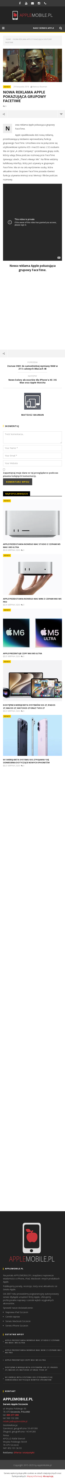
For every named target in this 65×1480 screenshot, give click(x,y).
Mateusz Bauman (39, 87)
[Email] (32, 3)
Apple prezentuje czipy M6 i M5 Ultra (22, 653)
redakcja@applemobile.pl (15, 1421)
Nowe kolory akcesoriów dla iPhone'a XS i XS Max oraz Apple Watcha (32, 380)
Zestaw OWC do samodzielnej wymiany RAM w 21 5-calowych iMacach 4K (32, 366)
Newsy (7, 87)
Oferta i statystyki (24, 1452)
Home (8, 39)
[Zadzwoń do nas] (45, 3)
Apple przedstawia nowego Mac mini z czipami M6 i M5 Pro (33, 1351)
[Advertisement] (32, 311)
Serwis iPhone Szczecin (16, 1325)
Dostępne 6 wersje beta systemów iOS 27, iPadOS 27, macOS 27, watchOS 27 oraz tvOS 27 (29, 706)
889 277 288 (12, 1414)
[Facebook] (20, 3)
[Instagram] (39, 3)
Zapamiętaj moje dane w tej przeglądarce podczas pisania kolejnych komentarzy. (30, 474)
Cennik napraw (12, 1316)
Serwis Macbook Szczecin (18, 1321)
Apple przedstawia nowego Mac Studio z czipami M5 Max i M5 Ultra (32, 1341)
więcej (61, 114)
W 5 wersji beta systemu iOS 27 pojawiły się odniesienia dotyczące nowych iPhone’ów (26, 761)
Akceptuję (48, 1476)
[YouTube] (26, 3)
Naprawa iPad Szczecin (16, 1312)
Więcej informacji (34, 1476)
